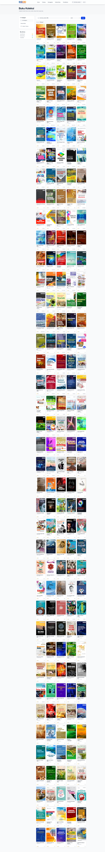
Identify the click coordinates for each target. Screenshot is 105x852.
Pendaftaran (65, 2)
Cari (83, 18)
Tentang (43, 2)
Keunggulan (50, 2)
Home (38, 2)
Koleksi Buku (57, 2)
